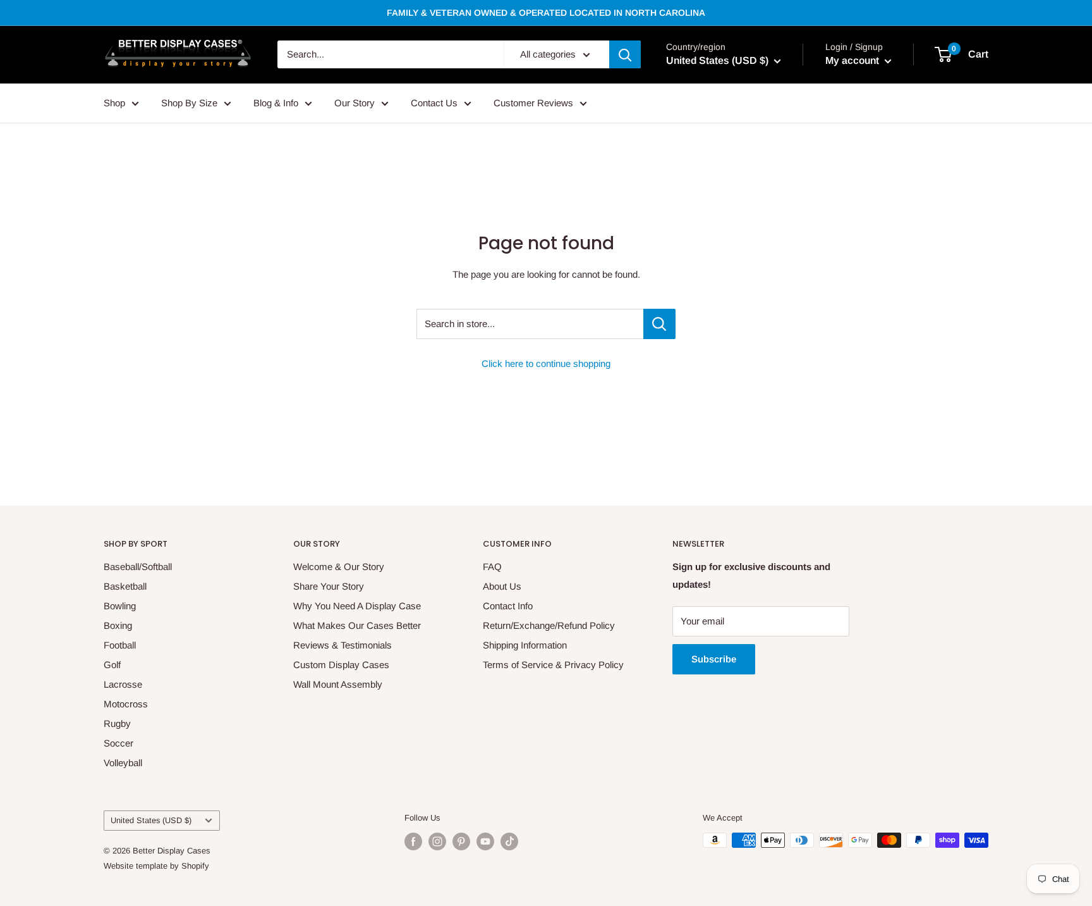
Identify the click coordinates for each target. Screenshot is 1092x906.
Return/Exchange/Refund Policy (549, 625)
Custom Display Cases (341, 664)
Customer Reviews (533, 102)
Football (120, 645)
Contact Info (508, 605)
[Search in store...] (659, 324)
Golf (112, 664)
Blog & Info (275, 102)
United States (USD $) (151, 820)
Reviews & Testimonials (342, 645)
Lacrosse (123, 684)
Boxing (118, 625)
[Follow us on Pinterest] (461, 841)
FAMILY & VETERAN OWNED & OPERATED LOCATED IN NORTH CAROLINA (546, 13)
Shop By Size (189, 102)
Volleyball (123, 762)
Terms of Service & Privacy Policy (553, 664)
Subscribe (713, 659)
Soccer (118, 743)
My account (853, 61)
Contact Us (434, 102)
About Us (502, 586)
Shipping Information (525, 645)
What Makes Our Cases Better (357, 625)
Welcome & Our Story (338, 566)
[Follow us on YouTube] (485, 841)
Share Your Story (328, 586)
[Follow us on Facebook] (413, 841)
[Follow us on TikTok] (509, 841)
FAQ (492, 566)
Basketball (125, 586)
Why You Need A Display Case (357, 605)
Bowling (120, 605)
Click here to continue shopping (546, 363)
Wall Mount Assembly (337, 684)
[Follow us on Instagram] (437, 841)
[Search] (625, 54)
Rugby (117, 723)
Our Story (354, 102)
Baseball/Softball (138, 566)
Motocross (126, 703)
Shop (114, 102)
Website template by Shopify (156, 866)
